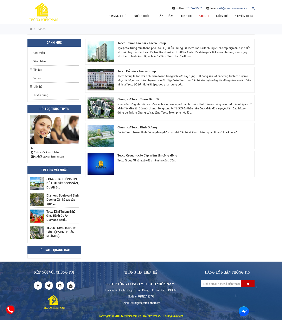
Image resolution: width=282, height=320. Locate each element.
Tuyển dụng (245, 15)
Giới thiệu (142, 15)
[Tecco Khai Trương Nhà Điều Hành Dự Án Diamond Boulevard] (37, 216)
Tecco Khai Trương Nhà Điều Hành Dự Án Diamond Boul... (60, 216)
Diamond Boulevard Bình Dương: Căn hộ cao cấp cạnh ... (62, 199)
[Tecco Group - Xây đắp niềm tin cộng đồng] (101, 164)
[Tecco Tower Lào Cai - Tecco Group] (101, 51)
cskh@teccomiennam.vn (232, 8)
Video (204, 15)
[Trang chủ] (29, 29)
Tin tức (186, 15)
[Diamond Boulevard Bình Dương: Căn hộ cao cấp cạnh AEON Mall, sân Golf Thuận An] (37, 199)
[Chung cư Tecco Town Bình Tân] (101, 108)
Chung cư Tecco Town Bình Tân (139, 99)
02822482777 (194, 8)
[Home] (43, 11)
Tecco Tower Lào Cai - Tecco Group (141, 43)
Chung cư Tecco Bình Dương (137, 127)
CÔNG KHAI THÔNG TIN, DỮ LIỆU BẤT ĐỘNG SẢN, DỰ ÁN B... (62, 183)
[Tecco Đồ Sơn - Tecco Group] (101, 79)
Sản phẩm (165, 15)
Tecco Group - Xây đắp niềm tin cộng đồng (147, 155)
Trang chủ (118, 15)
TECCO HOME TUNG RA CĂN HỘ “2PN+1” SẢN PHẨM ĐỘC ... (61, 232)
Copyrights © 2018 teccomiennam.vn (120, 316)
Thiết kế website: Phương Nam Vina (163, 316)
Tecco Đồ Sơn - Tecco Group (136, 71)
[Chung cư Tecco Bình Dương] (101, 136)
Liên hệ (222, 15)
